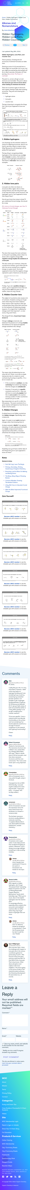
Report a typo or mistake (10, 1125)
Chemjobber (13, 772)
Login (19, 3)
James (14, 858)
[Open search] (23, 3)
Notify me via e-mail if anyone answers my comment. (12, 1051)
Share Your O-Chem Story (10, 1129)
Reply (10, 735)
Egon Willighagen (14, 944)
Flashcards (5, 1155)
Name (4, 1028)
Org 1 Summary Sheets (9, 1147)
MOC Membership (8, 1144)
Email (4, 1036)
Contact (5, 1097)
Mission (4, 1086)
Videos (4, 1113)
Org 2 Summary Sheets (10, 1151)
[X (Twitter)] (7, 1177)
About (4, 1082)
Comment (6, 1013)
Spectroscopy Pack (8, 1158)
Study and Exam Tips (9, 1104)
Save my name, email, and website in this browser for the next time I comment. (15, 1045)
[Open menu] (27, 3)
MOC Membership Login (10, 1121)
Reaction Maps (7, 1166)
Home (4, 17)
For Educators (6, 1132)
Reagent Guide (7, 1162)
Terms (4, 1089)
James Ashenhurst (9, 30)
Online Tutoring (7, 1140)
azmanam (12, 802)
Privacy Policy (6, 1093)
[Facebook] (3, 1177)
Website (18, 1036)
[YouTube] (11, 1177)
